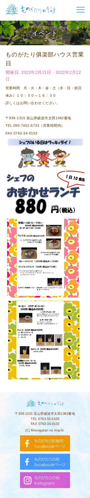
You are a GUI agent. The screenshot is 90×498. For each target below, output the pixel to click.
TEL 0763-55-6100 (45, 419)
